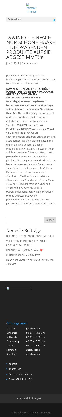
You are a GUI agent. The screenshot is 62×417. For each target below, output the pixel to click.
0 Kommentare (30, 63)
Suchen (50, 219)
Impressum (15, 368)
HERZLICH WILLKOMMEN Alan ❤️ (24, 250)
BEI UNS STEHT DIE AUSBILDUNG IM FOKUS (30, 236)
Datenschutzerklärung (21, 374)
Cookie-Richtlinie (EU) (20, 379)
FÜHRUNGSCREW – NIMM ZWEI (23, 255)
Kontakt (13, 363)
